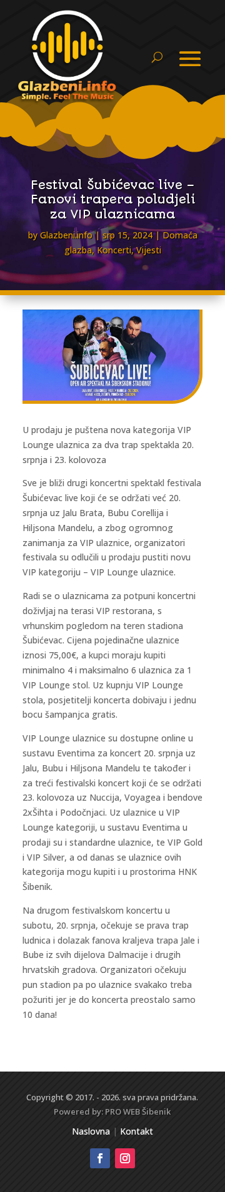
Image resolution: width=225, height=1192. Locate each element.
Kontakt (136, 1131)
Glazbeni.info (66, 235)
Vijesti (148, 250)
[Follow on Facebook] (100, 1158)
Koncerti (114, 250)
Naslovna (91, 1131)
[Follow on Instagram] (125, 1158)
